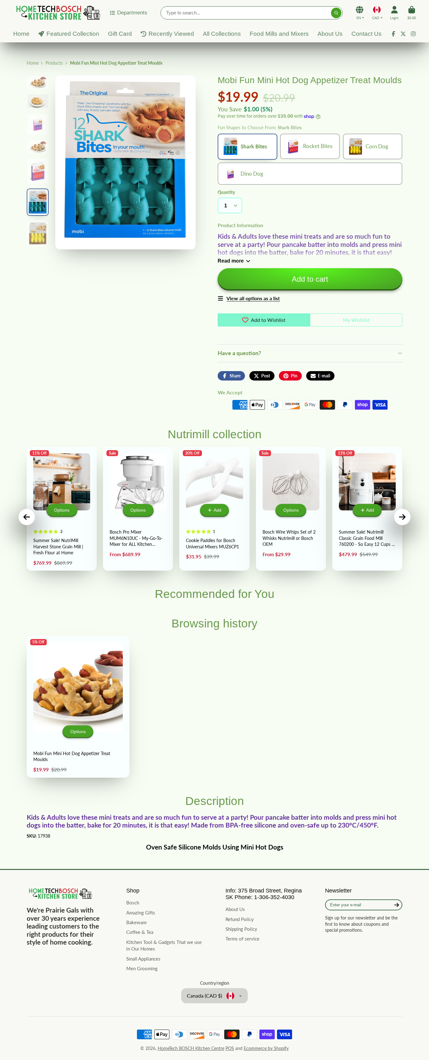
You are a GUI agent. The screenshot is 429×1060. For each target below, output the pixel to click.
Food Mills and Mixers (279, 33)
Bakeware (136, 922)
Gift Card (120, 33)
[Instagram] (413, 34)
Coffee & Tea (139, 932)
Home (21, 33)
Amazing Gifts (140, 912)
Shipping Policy (241, 929)
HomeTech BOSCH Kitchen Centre (191, 1048)
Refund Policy (239, 919)
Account (394, 12)
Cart (411, 12)
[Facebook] (393, 34)
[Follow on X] (403, 34)
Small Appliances (143, 958)
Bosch (132, 902)
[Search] (336, 13)
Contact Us (366, 33)
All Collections (222, 33)
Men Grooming (142, 968)
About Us (330, 33)
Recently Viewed (171, 33)
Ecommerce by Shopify (266, 1048)
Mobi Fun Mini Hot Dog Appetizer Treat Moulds (78, 707)
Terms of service (242, 938)
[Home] (57, 12)
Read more (231, 261)
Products (54, 63)
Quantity (226, 192)
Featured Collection (72, 33)
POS (229, 1048)
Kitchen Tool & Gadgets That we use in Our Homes (164, 945)
